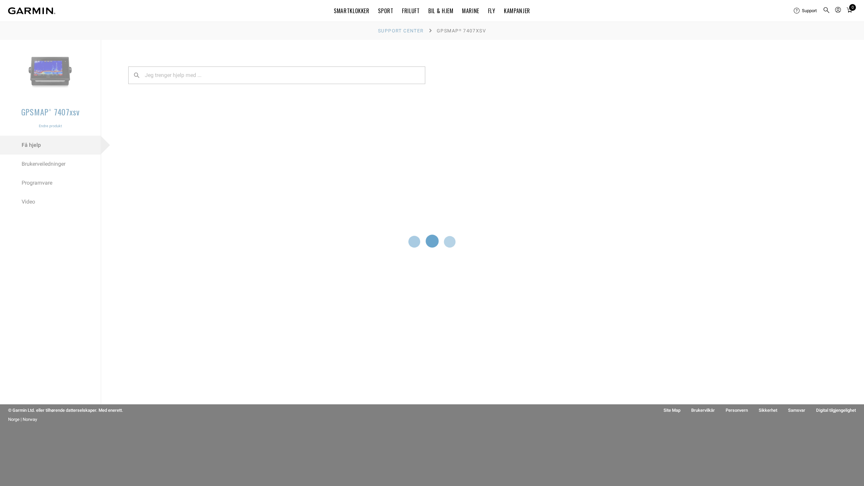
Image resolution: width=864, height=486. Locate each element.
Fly (491, 11)
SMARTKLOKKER (352, 11)
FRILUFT (411, 11)
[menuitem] (805, 11)
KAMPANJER (517, 11)
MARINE (470, 11)
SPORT (385, 11)
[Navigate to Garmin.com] (31, 11)
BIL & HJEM (440, 11)
